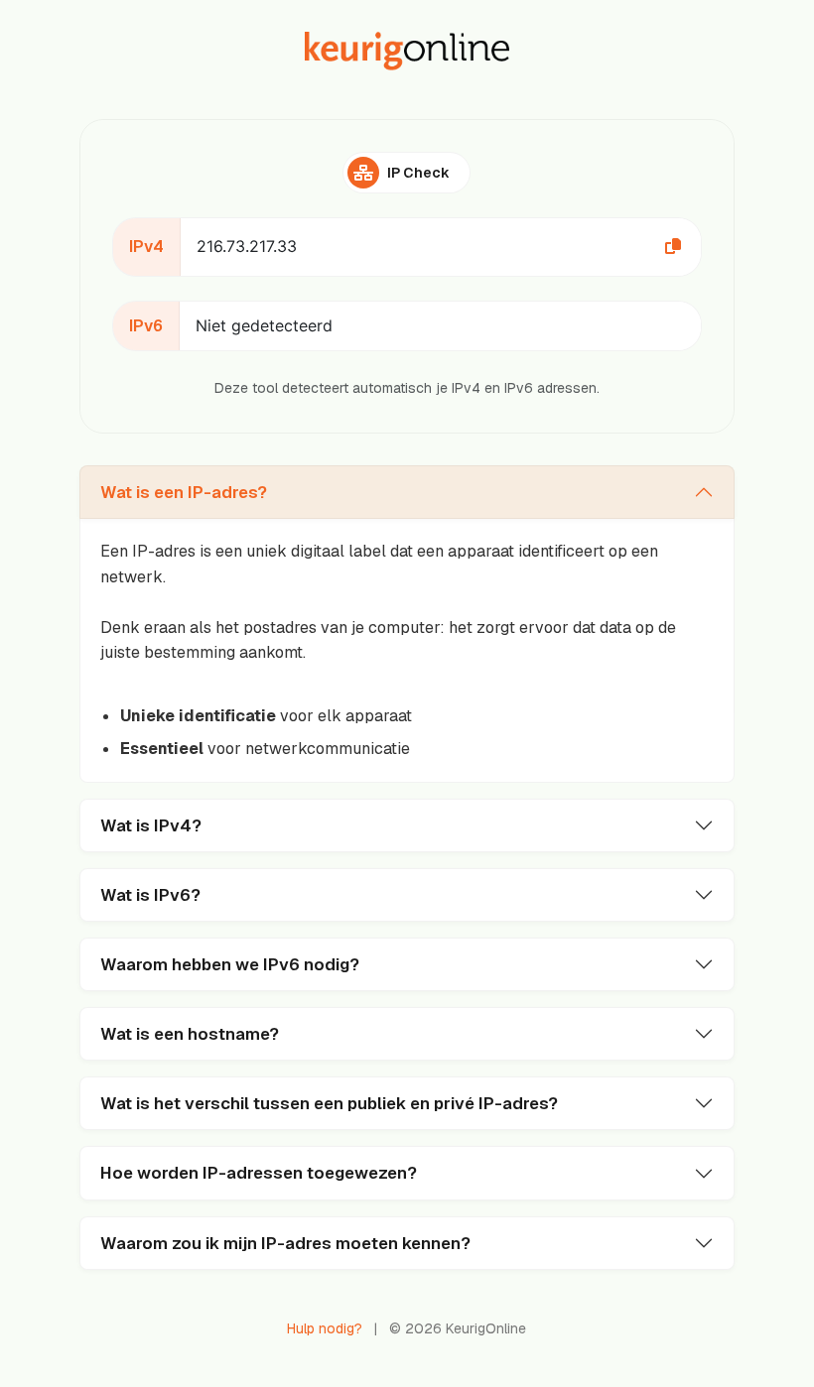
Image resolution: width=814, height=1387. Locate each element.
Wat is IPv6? (150, 895)
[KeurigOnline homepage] (407, 51)
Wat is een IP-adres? (183, 492)
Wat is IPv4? (151, 825)
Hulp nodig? (324, 1328)
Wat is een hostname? (189, 1034)
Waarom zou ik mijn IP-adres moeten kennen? (285, 1243)
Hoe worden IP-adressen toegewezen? (258, 1173)
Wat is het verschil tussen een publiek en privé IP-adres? (329, 1103)
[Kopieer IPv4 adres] (673, 247)
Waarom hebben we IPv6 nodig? (229, 964)
